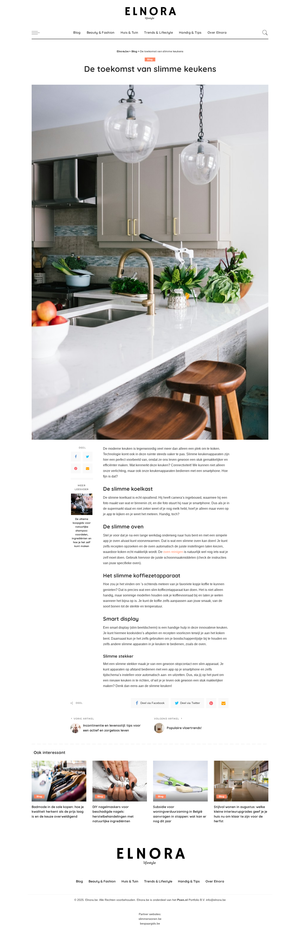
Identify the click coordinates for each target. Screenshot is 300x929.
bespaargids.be (150, 923)
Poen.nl (182, 899)
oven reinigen (173, 552)
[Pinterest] (76, 468)
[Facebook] (76, 457)
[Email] (87, 468)
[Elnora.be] (150, 13)
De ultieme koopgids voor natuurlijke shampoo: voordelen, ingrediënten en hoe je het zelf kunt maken (81, 532)
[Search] (265, 33)
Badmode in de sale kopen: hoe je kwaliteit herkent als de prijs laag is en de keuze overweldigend (58, 811)
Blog (150, 59)
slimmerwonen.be (150, 918)
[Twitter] (87, 457)
